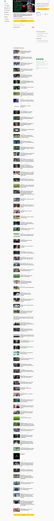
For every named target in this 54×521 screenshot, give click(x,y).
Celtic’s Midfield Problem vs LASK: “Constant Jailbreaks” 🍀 (27, 342)
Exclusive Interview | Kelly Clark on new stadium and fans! (27, 359)
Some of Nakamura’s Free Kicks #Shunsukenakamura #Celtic (26, 112)
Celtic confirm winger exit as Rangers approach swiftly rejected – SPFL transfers (27, 324)
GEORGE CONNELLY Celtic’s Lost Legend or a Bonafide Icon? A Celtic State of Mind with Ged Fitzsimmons (27, 424)
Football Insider (22, 227)
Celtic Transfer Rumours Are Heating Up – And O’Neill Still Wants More (27, 142)
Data (46, 61)
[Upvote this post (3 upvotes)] (13, 60)
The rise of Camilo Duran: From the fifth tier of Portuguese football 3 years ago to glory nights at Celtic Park (27, 464)
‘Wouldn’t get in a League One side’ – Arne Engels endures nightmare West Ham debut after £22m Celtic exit (27, 94)
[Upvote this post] (13, 54)
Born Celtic (21, 128)
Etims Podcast (22, 453)
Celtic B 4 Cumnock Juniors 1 (25, 417)
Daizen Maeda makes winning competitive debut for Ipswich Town (26, 58)
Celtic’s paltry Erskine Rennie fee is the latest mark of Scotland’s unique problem (27, 336)
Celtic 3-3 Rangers (39, 15)
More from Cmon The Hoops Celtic (43, 33)
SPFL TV (21, 50)
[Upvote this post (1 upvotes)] (13, 78)
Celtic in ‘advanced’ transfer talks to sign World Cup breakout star (27, 430)
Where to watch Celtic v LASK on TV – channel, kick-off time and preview (26, 70)
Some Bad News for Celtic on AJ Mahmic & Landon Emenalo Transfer (27, 264)
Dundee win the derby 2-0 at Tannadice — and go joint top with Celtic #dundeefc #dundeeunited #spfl (26, 167)
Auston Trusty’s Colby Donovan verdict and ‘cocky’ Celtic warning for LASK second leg (26, 136)
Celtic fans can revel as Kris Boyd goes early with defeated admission (27, 101)
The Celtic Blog (22, 152)
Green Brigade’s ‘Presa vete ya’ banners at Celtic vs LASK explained (27, 252)
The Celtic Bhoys (22, 369)
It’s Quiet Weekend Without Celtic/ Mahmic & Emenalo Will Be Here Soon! (27, 118)
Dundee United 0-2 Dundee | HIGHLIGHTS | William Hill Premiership (25, 52)
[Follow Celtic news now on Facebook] (40, 59)
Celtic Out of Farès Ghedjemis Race (27, 287)
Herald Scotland (22, 134)
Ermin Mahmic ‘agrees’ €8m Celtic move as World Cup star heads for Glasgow (26, 406)
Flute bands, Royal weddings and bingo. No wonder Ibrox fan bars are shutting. (27, 205)
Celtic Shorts (21, 56)
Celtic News (37, 61)
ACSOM (21, 422)
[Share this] (13, 23)
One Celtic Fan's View (23, 198)
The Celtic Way (22, 280)
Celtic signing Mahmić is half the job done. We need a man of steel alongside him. (27, 154)
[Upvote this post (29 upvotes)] (13, 196)
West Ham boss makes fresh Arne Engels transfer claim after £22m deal (26, 258)
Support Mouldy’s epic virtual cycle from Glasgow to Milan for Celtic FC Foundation (27, 148)
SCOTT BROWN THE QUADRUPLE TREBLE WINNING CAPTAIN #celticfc (26, 124)
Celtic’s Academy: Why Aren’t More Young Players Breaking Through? (27, 449)
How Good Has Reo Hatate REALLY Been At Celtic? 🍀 (27, 347)
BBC (20, 304)
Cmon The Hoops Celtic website (42, 40)
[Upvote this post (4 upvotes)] (13, 156)
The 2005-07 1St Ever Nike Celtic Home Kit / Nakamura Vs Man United (27, 180)
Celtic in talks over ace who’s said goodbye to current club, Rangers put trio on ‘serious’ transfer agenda (27, 160)
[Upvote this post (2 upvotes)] (13, 84)
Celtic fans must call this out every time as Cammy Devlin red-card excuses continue (27, 400)
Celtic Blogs (43, 62)
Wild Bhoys (22, 454)
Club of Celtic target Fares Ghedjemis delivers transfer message (25, 294)
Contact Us (37, 66)
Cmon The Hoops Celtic (23, 74)
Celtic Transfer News (38, 62)
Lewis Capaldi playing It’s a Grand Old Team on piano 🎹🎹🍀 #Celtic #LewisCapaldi (27, 82)
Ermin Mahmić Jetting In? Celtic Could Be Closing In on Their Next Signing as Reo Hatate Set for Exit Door (26, 443)
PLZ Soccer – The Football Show (24, 164)
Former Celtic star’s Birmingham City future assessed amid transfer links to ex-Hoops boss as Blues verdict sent (27, 517)
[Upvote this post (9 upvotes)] (13, 109)
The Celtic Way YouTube (23, 447)
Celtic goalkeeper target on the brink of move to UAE (26, 510)
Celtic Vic (21, 245)
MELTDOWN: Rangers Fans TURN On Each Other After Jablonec (26, 383)
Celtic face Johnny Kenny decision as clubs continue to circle (27, 483)
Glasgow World (22, 158)
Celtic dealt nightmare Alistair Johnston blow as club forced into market (26, 365)
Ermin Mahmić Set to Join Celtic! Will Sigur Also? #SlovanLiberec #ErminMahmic (26, 436)
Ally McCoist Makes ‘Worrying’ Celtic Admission (26, 241)
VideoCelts (21, 233)
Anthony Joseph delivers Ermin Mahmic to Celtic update (26, 276)
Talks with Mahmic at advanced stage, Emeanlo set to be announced (26, 64)
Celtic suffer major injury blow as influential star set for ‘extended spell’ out (26, 412)
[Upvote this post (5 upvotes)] (13, 220)
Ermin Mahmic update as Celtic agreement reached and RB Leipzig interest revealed (27, 223)
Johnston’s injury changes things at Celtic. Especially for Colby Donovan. (27, 300)
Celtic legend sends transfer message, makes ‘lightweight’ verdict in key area (26, 282)
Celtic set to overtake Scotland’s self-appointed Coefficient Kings (26, 470)
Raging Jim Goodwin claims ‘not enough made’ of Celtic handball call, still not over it (26, 330)
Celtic (21, 18)
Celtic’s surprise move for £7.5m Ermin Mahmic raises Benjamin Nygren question (26, 312)
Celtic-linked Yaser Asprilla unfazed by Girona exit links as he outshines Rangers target (27, 186)
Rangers (24, 18)
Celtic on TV (21, 68)
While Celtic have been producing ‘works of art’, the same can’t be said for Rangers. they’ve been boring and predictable (23, 318)
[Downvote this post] (24, 460)
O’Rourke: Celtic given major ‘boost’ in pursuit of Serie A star (27, 229)
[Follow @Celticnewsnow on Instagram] (42, 59)
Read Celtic (21, 140)
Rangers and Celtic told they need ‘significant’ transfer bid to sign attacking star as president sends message (26, 496)
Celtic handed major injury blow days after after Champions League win (27, 371)
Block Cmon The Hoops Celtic (42, 36)
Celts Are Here (22, 239)
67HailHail (21, 184)
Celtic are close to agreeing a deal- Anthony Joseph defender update (27, 235)
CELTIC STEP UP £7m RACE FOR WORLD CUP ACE (26, 353)
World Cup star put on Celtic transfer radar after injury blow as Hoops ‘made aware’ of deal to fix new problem (26, 477)
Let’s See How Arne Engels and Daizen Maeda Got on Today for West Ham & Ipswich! (26, 76)
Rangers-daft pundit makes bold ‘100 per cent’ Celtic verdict (26, 377)
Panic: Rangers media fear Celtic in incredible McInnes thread (27, 270)
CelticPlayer (21, 357)
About (40, 61)
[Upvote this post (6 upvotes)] (13, 150)
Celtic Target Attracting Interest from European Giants (26, 489)
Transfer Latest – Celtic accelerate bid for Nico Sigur (27, 217)
